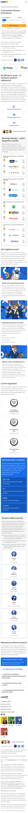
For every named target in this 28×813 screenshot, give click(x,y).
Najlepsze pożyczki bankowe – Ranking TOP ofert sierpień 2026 (13, 202)
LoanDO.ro (4, 725)
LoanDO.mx (4, 736)
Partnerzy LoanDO (5, 704)
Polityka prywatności (6, 709)
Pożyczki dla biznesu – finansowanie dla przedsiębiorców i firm (13, 225)
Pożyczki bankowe (14, 125)
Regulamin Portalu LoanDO (7, 712)
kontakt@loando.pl (11, 759)
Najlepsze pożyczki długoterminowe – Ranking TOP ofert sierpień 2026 (13, 157)
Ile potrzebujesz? (6, 17)
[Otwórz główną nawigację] (25, 2)
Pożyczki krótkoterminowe (14, 109)
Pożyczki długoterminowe (14, 117)
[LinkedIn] (4, 715)
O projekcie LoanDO (6, 701)
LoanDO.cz (11, 725)
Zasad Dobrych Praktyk (13, 784)
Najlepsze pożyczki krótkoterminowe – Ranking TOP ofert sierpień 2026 (13, 180)
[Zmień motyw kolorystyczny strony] (10, 2)
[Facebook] (1, 715)
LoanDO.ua (18, 725)
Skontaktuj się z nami (6, 706)
